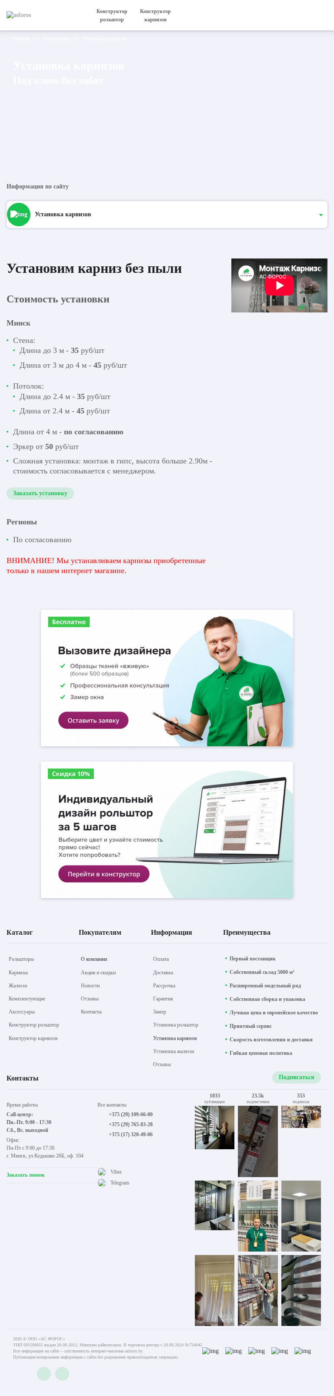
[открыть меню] (322, 15)
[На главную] (43, 15)
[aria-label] (167, 679)
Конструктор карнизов (155, 15)
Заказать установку (40, 493)
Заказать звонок (26, 1175)
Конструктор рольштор (112, 15)
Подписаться (296, 1077)
